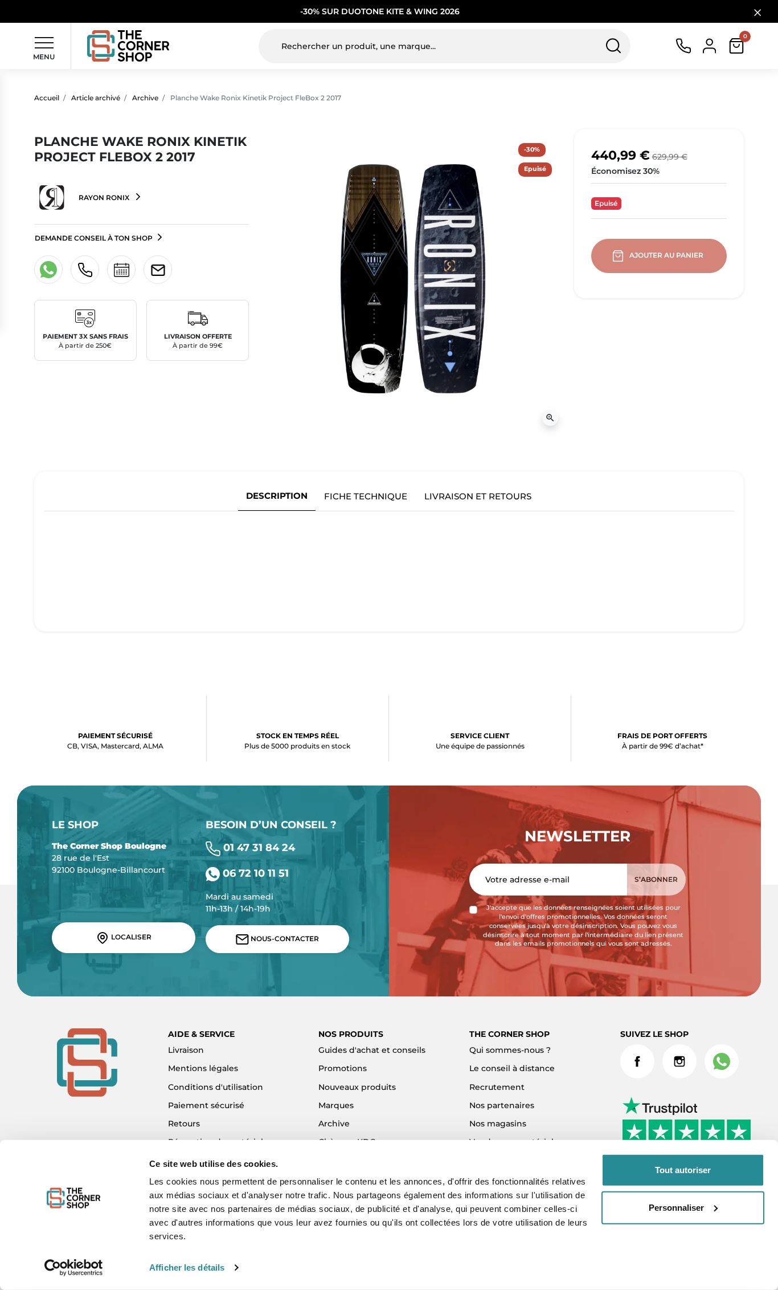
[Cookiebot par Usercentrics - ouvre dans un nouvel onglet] (74, 1267)
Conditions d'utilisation (215, 1087)
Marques (336, 1105)
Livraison (186, 1050)
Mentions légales (203, 1068)
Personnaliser (676, 1207)
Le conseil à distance (512, 1068)
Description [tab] (277, 495)
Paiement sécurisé (206, 1105)
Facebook (637, 1061)
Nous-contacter (284, 938)
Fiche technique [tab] (365, 496)
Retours (184, 1123)
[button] (736, 46)
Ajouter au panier (666, 255)
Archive (145, 97)
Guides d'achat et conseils (371, 1050)
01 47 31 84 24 (257, 847)
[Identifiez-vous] (709, 45)
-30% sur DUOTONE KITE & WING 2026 (381, 11)
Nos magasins (497, 1123)
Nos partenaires (501, 1105)
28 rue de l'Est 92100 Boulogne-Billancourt (109, 858)
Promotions (342, 1068)
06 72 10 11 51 (254, 873)
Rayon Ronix (104, 197)
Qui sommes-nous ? (510, 1050)
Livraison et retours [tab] (477, 496)
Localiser (130, 937)
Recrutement (497, 1087)
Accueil (46, 97)
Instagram (679, 1061)
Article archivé (95, 97)
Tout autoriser (683, 1170)
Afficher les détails (186, 1267)
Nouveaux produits (357, 1087)
